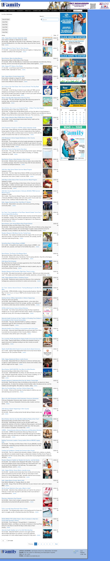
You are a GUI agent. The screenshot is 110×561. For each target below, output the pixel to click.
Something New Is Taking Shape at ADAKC (13, 243)
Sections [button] (61, 10)
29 (83, 121)
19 (73, 119)
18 (69, 119)
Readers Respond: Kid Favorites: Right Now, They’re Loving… (19, 271)
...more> (6, 45)
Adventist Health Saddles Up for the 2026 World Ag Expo (17, 530)
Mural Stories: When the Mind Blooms (12, 58)
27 (76, 121)
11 (69, 117)
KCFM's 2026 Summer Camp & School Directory (15, 308)
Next (56, 544)
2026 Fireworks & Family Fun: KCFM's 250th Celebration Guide (19, 128)
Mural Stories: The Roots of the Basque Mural (14, 253)
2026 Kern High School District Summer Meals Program (17, 169)
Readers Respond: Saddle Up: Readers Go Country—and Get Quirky (20, 460)
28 (80, 121)
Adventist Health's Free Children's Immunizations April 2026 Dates (20, 328)
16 (62, 119)
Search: (42, 16)
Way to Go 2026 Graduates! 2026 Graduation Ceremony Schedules (20, 398)
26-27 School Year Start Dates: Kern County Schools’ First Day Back (20, 86)
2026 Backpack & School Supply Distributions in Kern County (18, 138)
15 (83, 117)
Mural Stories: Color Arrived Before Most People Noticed (17, 223)
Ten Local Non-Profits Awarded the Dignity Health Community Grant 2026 (22, 339)
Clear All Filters (5, 19)
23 (62, 121)
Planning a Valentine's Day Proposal (11, 498)
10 (66, 117)
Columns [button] (54, 10)
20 (76, 119)
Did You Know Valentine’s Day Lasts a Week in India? (16, 488)
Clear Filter (4, 22)
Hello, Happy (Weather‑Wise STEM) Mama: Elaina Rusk (17, 117)
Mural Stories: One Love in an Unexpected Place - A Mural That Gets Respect (23, 108)
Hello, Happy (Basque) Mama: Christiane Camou (15, 277)
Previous (30, 544)
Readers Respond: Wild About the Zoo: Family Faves (16, 233)
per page (10, 540)
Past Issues (11, 10)
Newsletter (46, 10)
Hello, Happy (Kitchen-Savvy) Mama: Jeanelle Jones (16, 470)
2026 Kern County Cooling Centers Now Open (14, 149)
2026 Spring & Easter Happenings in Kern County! (15, 409)
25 (69, 121)
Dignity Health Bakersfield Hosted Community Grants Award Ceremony (21, 349)
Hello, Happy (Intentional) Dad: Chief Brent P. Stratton (16, 202)
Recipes (69, 10)
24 (66, 121)
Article (3, 35)
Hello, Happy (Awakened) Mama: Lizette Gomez (15, 359)
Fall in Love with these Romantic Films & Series (15, 508)
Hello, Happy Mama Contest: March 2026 (13, 480)
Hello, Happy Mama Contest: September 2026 (14, 38)
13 (76, 117)
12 (73, 117)
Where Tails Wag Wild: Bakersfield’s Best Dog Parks (16, 98)
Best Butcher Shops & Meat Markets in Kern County (16, 159)
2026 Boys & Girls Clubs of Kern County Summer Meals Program (19, 180)
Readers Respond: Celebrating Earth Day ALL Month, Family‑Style (20, 380)
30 (62, 123)
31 (66, 123)
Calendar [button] (20, 10)
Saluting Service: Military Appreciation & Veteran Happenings (18, 298)
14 (80, 117)
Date (55, 35)
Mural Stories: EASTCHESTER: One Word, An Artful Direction (18, 369)
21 (80, 119)
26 (73, 121)
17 (66, 119)
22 (83, 119)
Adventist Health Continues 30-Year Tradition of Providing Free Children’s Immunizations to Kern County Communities (22, 319)
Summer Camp (37, 10)
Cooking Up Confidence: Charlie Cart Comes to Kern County (18, 450)
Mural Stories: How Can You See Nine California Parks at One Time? (20, 419)
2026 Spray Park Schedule (9, 261)
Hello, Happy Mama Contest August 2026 (13, 76)
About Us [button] (27, 10)
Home (5, 10)
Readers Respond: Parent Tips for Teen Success (15, 48)
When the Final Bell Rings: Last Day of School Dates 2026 (17, 388)
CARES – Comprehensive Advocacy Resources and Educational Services (22, 430)
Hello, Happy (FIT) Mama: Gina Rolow (12, 66)
